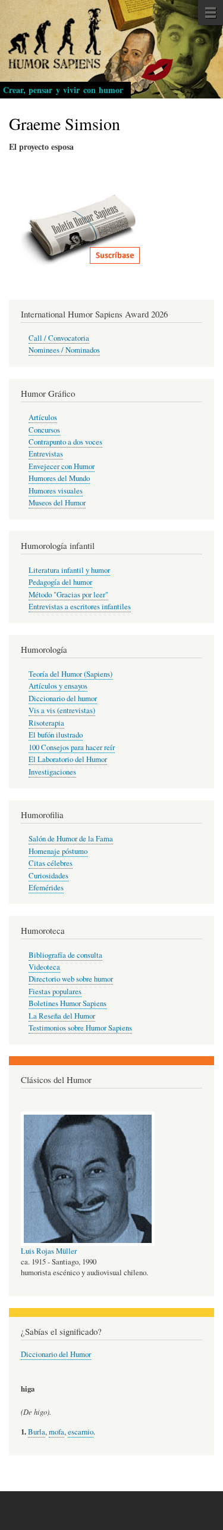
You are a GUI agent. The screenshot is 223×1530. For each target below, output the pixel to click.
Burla (36, 1432)
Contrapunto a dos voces (65, 442)
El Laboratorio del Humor (68, 759)
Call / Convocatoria (59, 338)
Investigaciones (52, 772)
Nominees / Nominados (64, 350)
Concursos (44, 430)
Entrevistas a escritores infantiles (80, 606)
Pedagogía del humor (60, 582)
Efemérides (46, 888)
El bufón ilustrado (56, 735)
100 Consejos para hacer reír (72, 747)
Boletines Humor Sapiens (67, 1003)
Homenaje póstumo (58, 851)
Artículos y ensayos (58, 686)
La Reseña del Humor (62, 1016)
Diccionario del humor (63, 698)
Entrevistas (46, 454)
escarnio (80, 1432)
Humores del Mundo (59, 478)
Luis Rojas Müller (49, 1251)
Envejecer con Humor (62, 466)
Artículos (43, 417)
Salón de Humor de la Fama (71, 839)
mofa (56, 1432)
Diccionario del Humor (56, 1354)
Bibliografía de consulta (65, 955)
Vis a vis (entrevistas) (62, 710)
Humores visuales (56, 491)
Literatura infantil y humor (69, 570)
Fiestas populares (55, 991)
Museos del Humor (57, 503)
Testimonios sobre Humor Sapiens (80, 1028)
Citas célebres (51, 863)
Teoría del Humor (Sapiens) (70, 674)
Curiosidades (48, 876)
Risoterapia (46, 723)
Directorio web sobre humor (71, 979)
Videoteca (44, 967)
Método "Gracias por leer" (68, 595)
